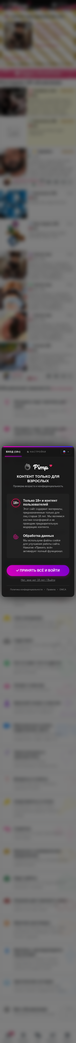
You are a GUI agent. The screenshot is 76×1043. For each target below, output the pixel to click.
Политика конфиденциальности (26, 589)
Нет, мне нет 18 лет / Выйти (38, 580)
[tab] (13, 451)
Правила (51, 589)
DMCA (63, 589)
